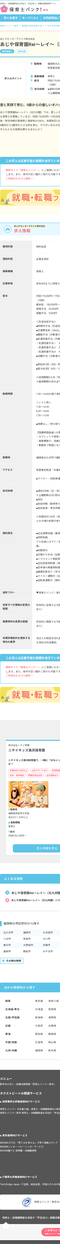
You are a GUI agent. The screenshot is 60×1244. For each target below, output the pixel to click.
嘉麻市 (7, 951)
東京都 (39, 1001)
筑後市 (27, 938)
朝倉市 (27, 951)
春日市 (7, 945)
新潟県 (39, 1017)
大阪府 (39, 1025)
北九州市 (8, 932)
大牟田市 (48, 932)
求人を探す (11, 18)
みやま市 (48, 951)
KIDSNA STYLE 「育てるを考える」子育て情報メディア (29, 1142)
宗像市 (46, 945)
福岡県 (39, 1050)
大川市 (46, 938)
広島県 (39, 1042)
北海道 (39, 1009)
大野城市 (28, 945)
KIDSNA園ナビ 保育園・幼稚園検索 (18, 1150)
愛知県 (39, 1034)
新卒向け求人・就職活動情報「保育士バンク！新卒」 (28, 1084)
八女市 (7, 938)
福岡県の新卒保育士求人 (33, 26)
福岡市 (27, 932)
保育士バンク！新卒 (9, 26)
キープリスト (30, 18)
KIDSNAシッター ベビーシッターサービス (22, 1146)
